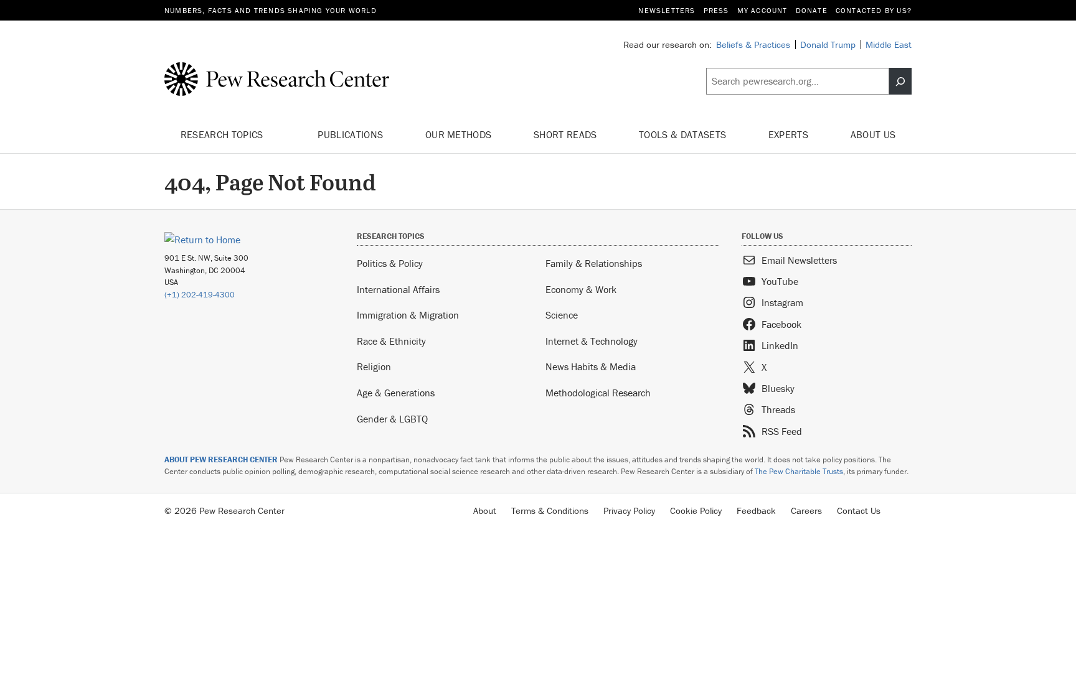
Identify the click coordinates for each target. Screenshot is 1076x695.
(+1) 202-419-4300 (199, 294)
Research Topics (223, 134)
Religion (374, 366)
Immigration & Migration (408, 315)
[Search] (900, 81)
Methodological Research (598, 392)
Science (561, 315)
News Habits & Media (590, 366)
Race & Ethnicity (391, 341)
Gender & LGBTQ (392, 419)
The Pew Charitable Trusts (799, 471)
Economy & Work (580, 289)
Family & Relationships (593, 263)
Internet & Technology (591, 341)
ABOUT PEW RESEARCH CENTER (221, 459)
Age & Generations (396, 392)
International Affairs (398, 289)
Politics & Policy (390, 263)
